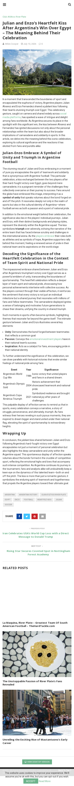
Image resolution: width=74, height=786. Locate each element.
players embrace (45, 236)
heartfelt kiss (44, 500)
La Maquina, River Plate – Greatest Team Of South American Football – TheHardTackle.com (35, 624)
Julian (59, 500)
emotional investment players (46, 339)
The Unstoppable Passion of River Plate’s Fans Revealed (32, 682)
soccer (8, 505)
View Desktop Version (38, 762)
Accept (30, 781)
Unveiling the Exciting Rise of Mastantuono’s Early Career (35, 741)
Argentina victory (28, 495)
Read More (45, 781)
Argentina (10, 495)
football (28, 500)
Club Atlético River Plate (14, 16)
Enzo (17, 500)
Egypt (7, 500)
